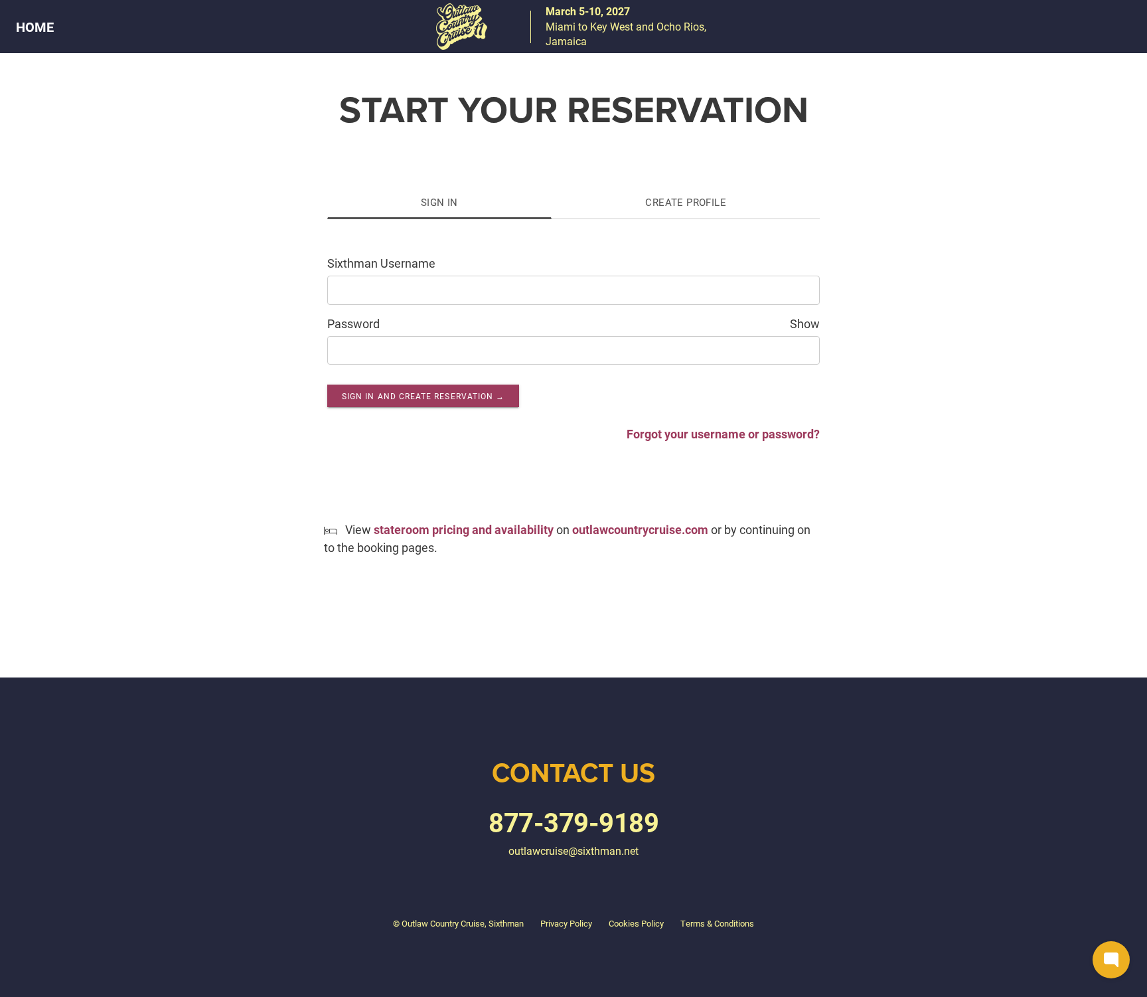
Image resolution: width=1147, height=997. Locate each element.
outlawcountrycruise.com (640, 529)
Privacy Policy (566, 923)
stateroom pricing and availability (464, 529)
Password (353, 323)
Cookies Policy (636, 923)
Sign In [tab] (439, 202)
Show (805, 323)
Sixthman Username (381, 263)
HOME (35, 26)
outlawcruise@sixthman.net (573, 851)
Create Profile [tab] (685, 202)
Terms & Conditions (717, 923)
